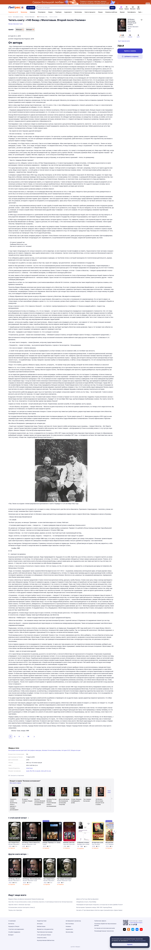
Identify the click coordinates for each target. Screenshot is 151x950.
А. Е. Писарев (109, 844)
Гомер (44, 844)
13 (28, 736)
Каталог (32, 7)
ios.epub (37, 771)
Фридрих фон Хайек (83, 844)
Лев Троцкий (96, 844)
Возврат (11, 935)
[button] (34, 737)
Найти (112, 7)
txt (47, 771)
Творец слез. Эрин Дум (15, 910)
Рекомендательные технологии (104, 931)
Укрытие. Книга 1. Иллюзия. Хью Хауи (19, 904)
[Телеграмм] (132, 929)
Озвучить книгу (42, 937)
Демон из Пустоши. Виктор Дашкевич (87, 899)
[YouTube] (141, 929)
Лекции (100, 12)
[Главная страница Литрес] (16, 7)
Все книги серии (15, 783)
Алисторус (29, 768)
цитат (138, 37)
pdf (45, 771)
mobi (42, 771)
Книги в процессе (90, 12)
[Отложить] (18, 824)
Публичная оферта (100, 921)
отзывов (130, 37)
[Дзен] (124, 929)
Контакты (11, 923)
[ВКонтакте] (137, 929)
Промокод (24, 12)
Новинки (32, 12)
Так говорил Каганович (14, 842)
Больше (30, 29)
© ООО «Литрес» (75, 946)
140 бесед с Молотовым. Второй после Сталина (31, 842)
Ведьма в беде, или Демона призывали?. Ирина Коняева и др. (26, 899)
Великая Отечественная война (51, 750)
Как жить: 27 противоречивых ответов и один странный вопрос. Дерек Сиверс (99, 910)
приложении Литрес (136, 922)
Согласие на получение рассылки (104, 928)
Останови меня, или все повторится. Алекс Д (21, 907)
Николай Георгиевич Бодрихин (69, 844)
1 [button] (10, 736)
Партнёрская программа (44, 932)
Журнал (122, 12)
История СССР (66, 750)
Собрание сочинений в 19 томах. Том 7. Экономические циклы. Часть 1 (83, 842)
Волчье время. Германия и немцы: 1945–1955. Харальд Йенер (94, 907)
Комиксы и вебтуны (111, 12)
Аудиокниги (68, 12)
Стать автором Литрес (44, 935)
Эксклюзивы (78, 12)
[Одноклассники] (128, 929)
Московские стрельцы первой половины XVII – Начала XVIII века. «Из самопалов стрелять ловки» (112, 842)
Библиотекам (41, 926)
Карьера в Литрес (13, 926)
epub (27, 771)
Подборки (58, 12)
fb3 (34, 771)
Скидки (50, 12)
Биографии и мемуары (34, 750)
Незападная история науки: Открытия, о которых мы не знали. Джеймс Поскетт (99, 904)
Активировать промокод (73, 921)
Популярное (41, 12)
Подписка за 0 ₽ (13, 12)
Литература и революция (98, 842)
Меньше (20, 29)
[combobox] (73, 7)
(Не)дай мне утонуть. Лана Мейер (86, 902)
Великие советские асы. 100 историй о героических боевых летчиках (69, 842)
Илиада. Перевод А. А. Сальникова (52, 842)
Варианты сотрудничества (45, 929)
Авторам (39, 923)
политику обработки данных (137, 940)
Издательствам (41, 921)
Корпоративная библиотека (45, 940)
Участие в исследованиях (16, 929)
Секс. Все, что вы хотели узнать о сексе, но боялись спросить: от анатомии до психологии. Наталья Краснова (40, 902)
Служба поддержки (14, 932)
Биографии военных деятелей (17, 750)
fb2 (31, 771)
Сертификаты (131, 12)
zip (50, 771)
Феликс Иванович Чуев (15, 24)
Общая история (75, 750)
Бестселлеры (70, 923)
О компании (12, 921)
